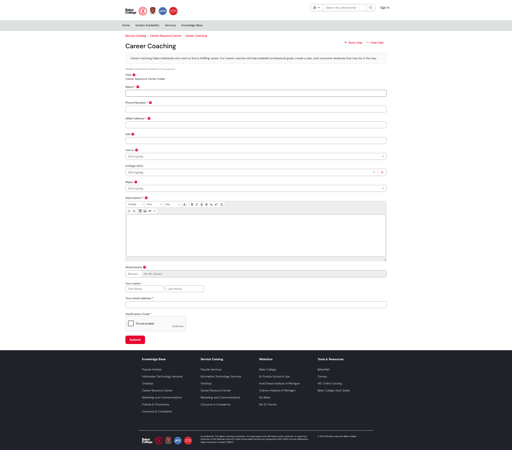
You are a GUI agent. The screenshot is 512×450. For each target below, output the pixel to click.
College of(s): (134, 166)
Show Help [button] (355, 42)
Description (133, 198)
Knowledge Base (192, 25)
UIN (127, 134)
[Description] (256, 236)
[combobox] (248, 172)
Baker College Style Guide (334, 390)
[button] (134, 75)
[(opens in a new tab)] (151, 11)
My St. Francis (267, 404)
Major (129, 182)
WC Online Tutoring (330, 383)
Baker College (267, 369)
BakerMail (323, 369)
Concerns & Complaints (157, 411)
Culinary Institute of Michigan (277, 390)
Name (129, 87)
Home (126, 25)
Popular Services (211, 369)
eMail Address (134, 118)
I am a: (129, 150)
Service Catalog (135, 35)
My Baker (264, 397)
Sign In (385, 8)
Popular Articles (152, 369)
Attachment (133, 267)
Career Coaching (196, 35)
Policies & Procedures (155, 404)
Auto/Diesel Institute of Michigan (279, 383)
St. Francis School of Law (274, 376)
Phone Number (135, 102)
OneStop (147, 383)
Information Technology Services (162, 376)
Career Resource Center (165, 35)
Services (170, 25)
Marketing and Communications (162, 397)
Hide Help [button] (377, 42)
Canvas (322, 376)
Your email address (138, 298)
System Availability (147, 25)
